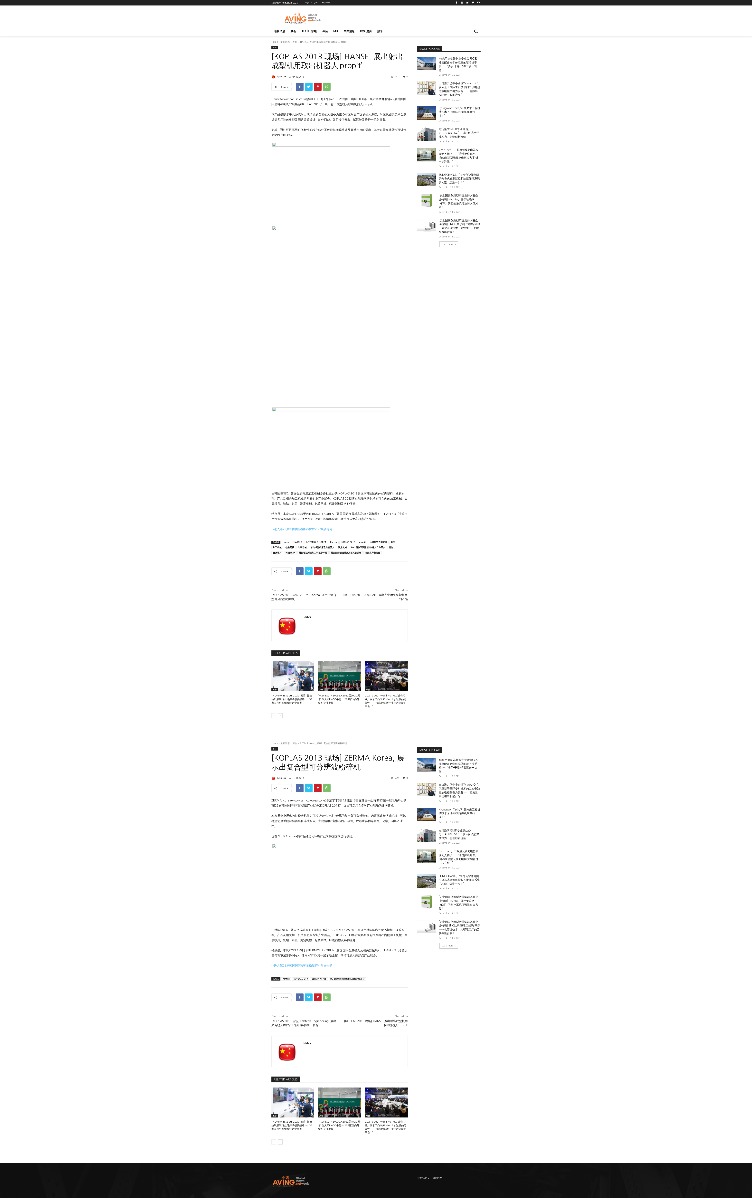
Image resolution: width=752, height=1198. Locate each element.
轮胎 (391, 547)
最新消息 (285, 42)
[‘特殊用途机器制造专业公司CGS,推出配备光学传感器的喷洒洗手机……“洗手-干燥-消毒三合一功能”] (426, 63)
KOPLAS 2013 (348, 542)
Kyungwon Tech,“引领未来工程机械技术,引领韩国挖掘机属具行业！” (459, 112)
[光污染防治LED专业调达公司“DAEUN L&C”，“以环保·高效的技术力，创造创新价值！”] (426, 134)
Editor (282, 77)
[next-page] (280, 715)
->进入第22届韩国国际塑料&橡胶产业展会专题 (302, 529)
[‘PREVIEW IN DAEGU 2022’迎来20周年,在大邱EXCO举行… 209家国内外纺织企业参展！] (339, 676)
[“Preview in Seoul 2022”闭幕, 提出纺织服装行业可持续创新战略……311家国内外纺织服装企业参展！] (292, 676)
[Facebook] (456, 3)
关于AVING (423, 1178)
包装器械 (290, 547)
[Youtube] (478, 3)
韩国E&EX (290, 553)
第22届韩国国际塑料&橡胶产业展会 (368, 547)
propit (362, 542)
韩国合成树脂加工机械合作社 (313, 553)
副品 (393, 542)
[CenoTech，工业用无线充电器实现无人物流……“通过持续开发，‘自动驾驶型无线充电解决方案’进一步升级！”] (426, 154)
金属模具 (277, 553)
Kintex (333, 542)
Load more (447, 244)
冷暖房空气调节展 (378, 542)
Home (274, 42)
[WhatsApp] (327, 87)
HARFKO (298, 542)
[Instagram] (462, 3)
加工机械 (277, 547)
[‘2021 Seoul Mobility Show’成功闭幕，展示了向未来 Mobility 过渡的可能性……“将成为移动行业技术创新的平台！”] (386, 676)
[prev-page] (273, 715)
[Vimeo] (473, 3)
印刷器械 (302, 547)
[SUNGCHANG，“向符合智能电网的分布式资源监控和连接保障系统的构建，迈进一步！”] (426, 179)
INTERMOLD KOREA (316, 542)
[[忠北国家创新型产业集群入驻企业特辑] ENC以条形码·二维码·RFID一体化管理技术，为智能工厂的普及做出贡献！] (426, 225)
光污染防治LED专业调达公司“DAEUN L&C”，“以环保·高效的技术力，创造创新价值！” (459, 133)
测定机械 (342, 547)
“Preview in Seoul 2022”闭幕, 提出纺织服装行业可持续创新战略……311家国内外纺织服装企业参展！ (292, 699)
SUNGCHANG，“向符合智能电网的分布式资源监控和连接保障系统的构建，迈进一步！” (459, 178)
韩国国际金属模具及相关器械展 (346, 553)
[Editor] (274, 77)
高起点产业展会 (372, 553)
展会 (294, 42)
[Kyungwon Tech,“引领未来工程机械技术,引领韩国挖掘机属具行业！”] (426, 113)
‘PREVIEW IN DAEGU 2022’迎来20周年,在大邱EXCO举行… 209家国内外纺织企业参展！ (339, 699)
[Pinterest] (318, 87)
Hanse (286, 542)
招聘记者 (437, 1178)
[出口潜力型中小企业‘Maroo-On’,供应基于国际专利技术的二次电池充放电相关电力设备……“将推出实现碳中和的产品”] (426, 88)
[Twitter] (467, 3)
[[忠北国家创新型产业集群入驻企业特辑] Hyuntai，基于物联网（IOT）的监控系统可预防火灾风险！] (426, 200)
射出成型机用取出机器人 (322, 547)
